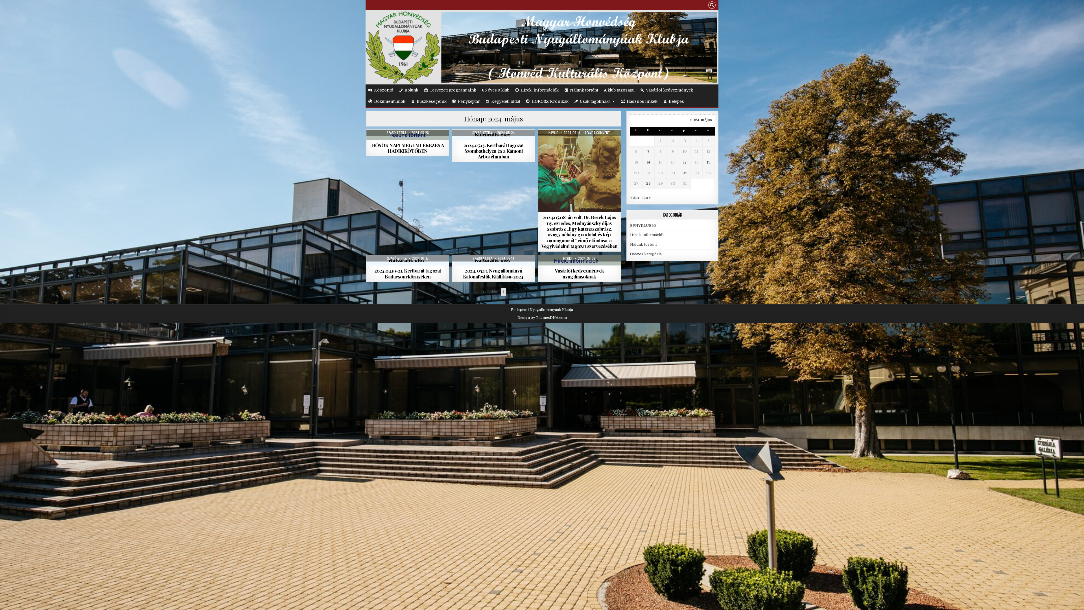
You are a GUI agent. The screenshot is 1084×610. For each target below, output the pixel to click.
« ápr (635, 197)
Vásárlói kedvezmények (669, 90)
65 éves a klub (495, 90)
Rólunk (411, 90)
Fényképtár (469, 101)
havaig (553, 132)
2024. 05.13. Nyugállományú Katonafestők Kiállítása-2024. (493, 273)
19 (709, 162)
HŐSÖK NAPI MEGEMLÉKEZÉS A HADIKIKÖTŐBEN (407, 148)
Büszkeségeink (432, 101)
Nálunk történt (584, 90)
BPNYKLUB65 (643, 225)
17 (685, 162)
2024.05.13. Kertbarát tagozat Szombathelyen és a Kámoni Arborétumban (494, 151)
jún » (646, 197)
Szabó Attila (396, 132)
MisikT (568, 258)
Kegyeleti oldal (505, 101)
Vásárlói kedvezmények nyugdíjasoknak (579, 273)
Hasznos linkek (642, 101)
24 (685, 173)
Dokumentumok (389, 101)
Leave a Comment (597, 132)
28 (648, 183)
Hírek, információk (540, 90)
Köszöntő (383, 90)
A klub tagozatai (619, 90)
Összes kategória (646, 254)
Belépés (676, 101)
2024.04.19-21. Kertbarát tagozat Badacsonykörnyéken (407, 273)
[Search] (712, 5)
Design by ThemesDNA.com (542, 318)
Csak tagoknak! (595, 101)
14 (648, 162)
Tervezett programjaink (453, 90)
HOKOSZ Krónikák (550, 101)
